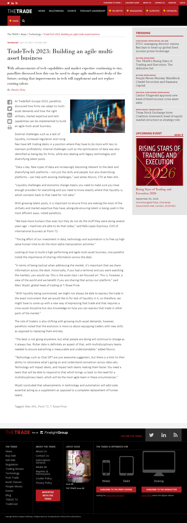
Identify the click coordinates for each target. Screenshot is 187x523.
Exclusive (140, 92)
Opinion (172, 10)
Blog (8, 495)
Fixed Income (141, 41)
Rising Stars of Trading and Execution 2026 (153, 191)
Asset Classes (13, 482)
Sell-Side (164, 41)
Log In (182, 2)
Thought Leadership (92, 10)
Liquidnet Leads (132, 2)
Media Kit (41, 467)
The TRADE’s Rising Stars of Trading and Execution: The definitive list (154, 65)
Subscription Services (43, 461)
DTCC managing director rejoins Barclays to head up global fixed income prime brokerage (157, 48)
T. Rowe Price (58, 406)
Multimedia (56, 10)
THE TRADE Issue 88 (75, 488)
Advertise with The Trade (48, 495)
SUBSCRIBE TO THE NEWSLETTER (161, 489)
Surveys (154, 10)
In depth (117, 10)
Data (15, 20)
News (41, 10)
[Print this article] (10, 127)
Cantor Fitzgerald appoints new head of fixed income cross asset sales (157, 99)
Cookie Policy (44, 478)
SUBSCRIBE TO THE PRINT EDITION (116, 489)
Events (72, 10)
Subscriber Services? (115, 495)
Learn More (147, 495)
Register (172, 2)
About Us (147, 2)
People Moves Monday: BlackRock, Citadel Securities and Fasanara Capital (158, 82)
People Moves (154, 41)
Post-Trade (12, 477)
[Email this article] (9, 121)
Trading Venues (156, 109)
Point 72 (43, 406)
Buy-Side (139, 58)
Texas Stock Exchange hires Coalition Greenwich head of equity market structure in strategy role (159, 116)
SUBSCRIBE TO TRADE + (113, 2)
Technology (13, 42)
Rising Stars (149, 58)
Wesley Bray (18, 90)
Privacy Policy (44, 482)
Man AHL (31, 406)
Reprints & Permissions (43, 473)
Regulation (11, 464)
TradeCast (11, 504)
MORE (178, 135)
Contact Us (160, 2)
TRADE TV (11, 499)
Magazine (136, 10)
